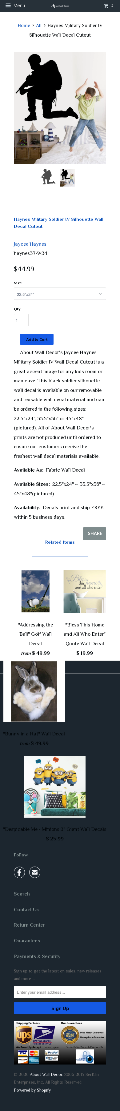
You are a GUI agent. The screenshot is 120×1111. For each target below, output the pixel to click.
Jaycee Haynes (30, 244)
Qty (17, 309)
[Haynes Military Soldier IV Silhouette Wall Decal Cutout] (60, 108)
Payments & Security (37, 956)
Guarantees (27, 941)
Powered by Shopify (32, 1090)
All (39, 25)
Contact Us (26, 909)
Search (22, 894)
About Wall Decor (46, 1074)
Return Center (29, 925)
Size (18, 282)
